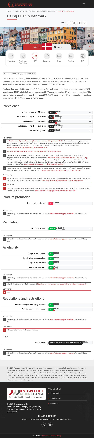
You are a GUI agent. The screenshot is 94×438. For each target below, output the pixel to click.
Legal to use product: (37, 263)
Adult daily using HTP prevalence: (32, 126)
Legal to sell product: (37, 254)
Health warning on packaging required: (30, 305)
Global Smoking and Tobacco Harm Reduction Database (34, 11)
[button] (69, 23)
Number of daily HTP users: (34, 121)
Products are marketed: (36, 267)
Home (9, 11)
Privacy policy (55, 393)
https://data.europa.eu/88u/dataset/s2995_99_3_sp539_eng (67, 158)
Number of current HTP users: (34, 112)
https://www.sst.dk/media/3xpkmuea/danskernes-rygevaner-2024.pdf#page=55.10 (35, 141)
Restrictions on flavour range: (34, 309)
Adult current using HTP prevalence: (31, 117)
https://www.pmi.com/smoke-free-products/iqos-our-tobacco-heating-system (62, 284)
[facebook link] (69, 23)
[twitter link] (74, 23)
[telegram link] (79, 23)
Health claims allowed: (36, 203)
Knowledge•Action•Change (51, 436)
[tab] (11, 59)
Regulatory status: (38, 228)
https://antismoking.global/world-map (62, 214)
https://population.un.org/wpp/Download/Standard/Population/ (27, 147)
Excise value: (40, 342)
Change (59, 47)
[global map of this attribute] (60, 117)
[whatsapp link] (85, 23)
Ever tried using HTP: (37, 130)
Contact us (54, 403)
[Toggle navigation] (84, 4)
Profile (35, 47)
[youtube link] (50, 425)
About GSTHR (55, 398)
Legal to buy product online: (34, 258)
